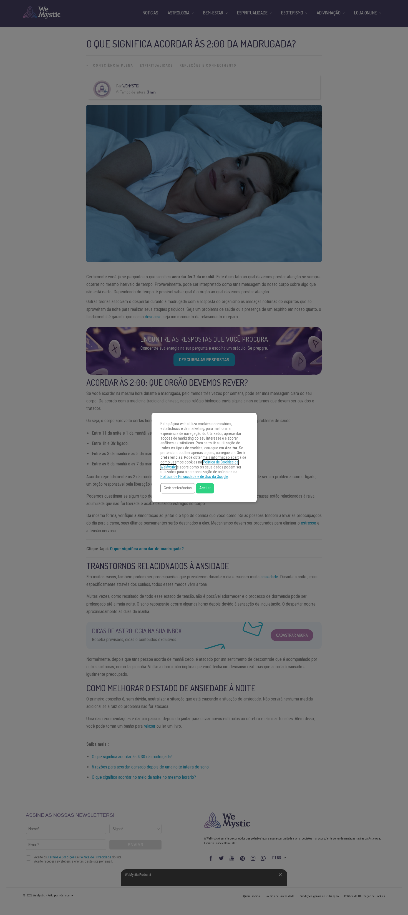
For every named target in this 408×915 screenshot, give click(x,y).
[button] (177, 488)
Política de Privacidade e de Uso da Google (194, 476)
